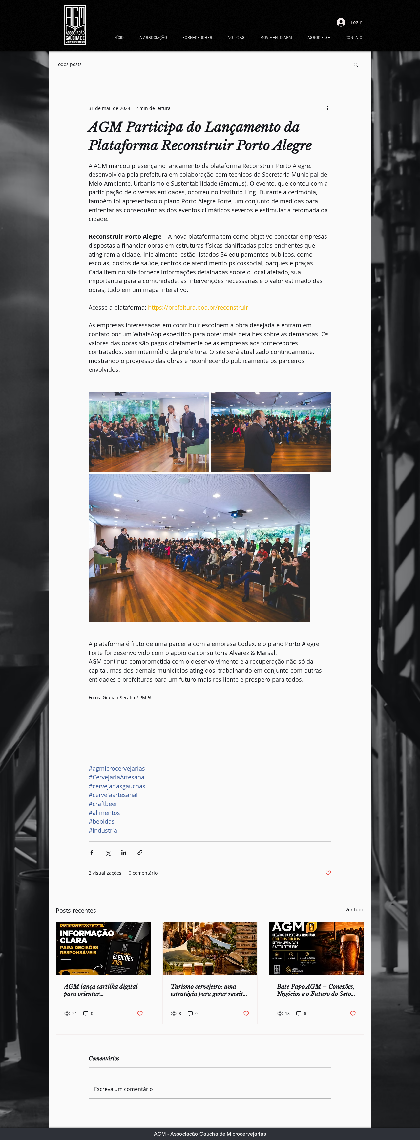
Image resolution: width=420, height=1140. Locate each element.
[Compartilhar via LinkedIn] (124, 852)
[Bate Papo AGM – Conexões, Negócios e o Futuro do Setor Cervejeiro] (316, 948)
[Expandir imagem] (149, 432)
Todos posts (69, 64)
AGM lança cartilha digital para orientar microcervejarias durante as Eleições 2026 (101, 990)
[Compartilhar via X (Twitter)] (108, 852)
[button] (356, 64)
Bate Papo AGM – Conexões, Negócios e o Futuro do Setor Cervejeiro (316, 990)
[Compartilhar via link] (140, 852)
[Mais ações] (327, 108)
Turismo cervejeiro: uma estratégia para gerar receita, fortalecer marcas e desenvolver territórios (209, 990)
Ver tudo (355, 909)
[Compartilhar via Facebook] (92, 852)
